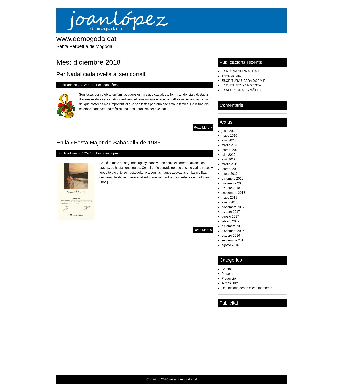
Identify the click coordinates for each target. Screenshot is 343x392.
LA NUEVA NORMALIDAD (240, 71)
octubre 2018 (231, 188)
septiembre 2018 (233, 192)
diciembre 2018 (232, 178)
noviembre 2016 (233, 231)
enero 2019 (230, 173)
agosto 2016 (230, 245)
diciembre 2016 (232, 226)
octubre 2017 (231, 211)
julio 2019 (228, 154)
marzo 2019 (230, 164)
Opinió (226, 269)
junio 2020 (229, 131)
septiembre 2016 (233, 240)
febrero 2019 (230, 169)
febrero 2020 (230, 150)
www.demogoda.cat (86, 38)
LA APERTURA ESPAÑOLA (242, 90)
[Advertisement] (252, 337)
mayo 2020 (229, 135)
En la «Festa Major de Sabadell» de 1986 (108, 142)
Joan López (110, 84)
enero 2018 (230, 202)
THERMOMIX (231, 76)
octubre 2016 (231, 235)
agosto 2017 (230, 216)
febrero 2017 (230, 221)
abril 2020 (229, 140)
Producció (229, 278)
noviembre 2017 (233, 207)
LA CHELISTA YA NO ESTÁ (241, 85)
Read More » (203, 128)
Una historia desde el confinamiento (247, 288)
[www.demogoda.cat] (171, 32)
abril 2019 (229, 159)
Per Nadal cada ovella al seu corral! (100, 74)
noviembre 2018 (233, 183)
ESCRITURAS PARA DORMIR (244, 80)
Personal (228, 273)
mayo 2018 (229, 197)
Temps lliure (230, 283)
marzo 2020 (230, 145)
